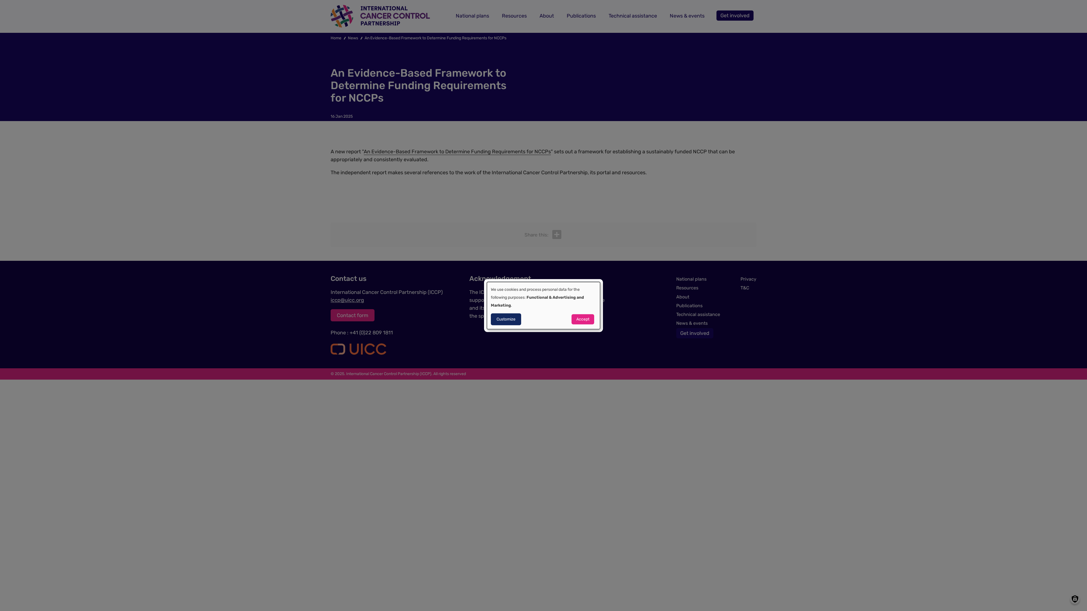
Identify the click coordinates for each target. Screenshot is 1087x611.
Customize (506, 319)
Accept (582, 319)
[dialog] (543, 305)
